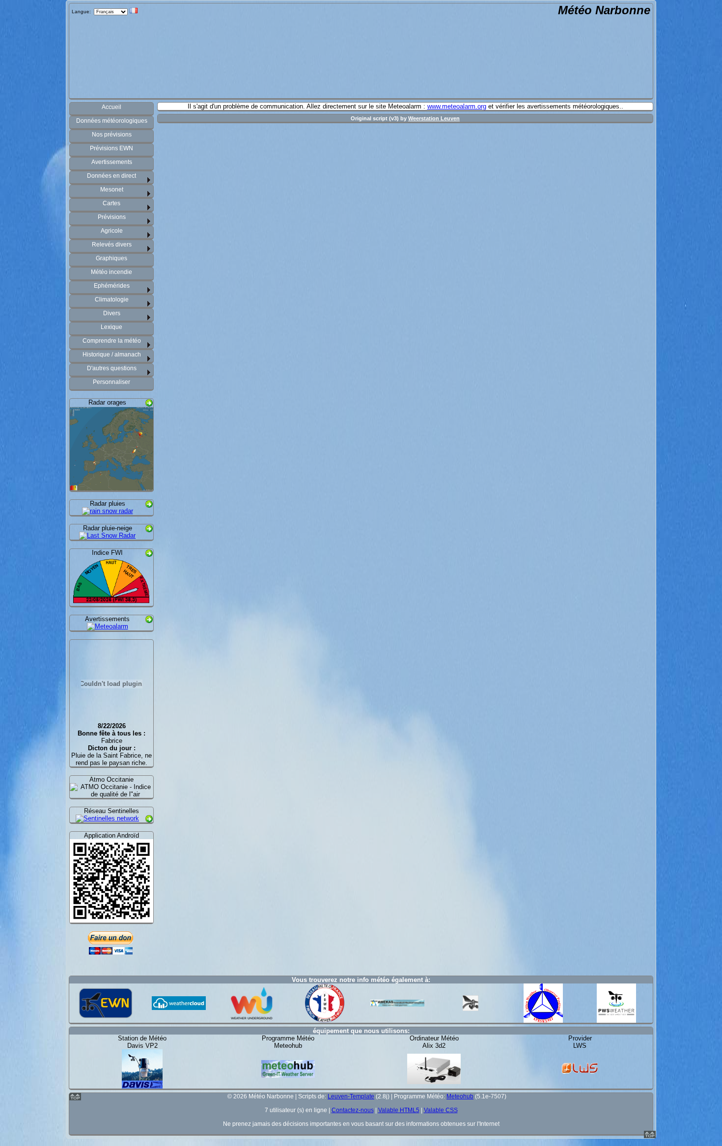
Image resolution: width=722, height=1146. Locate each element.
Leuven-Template (351, 1096)
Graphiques (111, 258)
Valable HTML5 (398, 1110)
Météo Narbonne (604, 10)
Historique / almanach (112, 354)
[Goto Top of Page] (650, 1136)
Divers (111, 313)
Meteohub (459, 1096)
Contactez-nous (353, 1110)
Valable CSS (441, 1110)
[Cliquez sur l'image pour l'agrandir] (111, 487)
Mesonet (111, 189)
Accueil (111, 107)
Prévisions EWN (111, 148)
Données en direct (111, 175)
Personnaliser (111, 382)
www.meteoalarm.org (456, 106)
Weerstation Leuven (434, 118)
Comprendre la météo (112, 340)
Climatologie (112, 299)
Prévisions (112, 217)
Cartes (111, 203)
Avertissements (111, 162)
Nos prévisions (112, 134)
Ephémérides (112, 285)
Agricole (112, 230)
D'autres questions (112, 368)
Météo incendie (111, 272)
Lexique (111, 327)
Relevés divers (112, 244)
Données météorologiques (111, 120)
